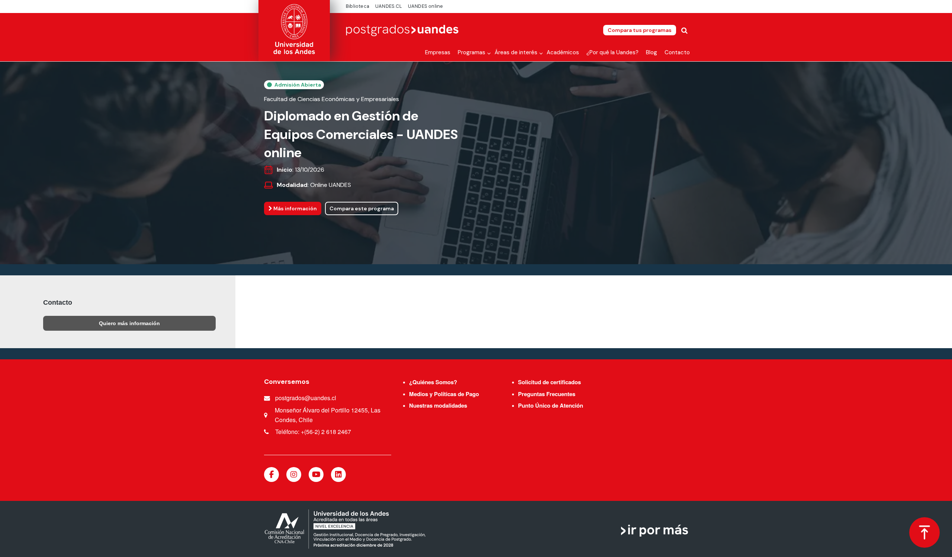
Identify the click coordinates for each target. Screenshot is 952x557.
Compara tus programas (640, 30)
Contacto (677, 52)
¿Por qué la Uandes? (612, 52)
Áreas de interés (516, 52)
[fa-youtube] (316, 474)
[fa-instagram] (293, 474)
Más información (294, 208)
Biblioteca (357, 6)
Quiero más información (129, 323)
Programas (471, 52)
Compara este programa (361, 208)
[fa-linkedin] (338, 474)
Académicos (563, 52)
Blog (651, 52)
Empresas (437, 52)
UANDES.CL (388, 6)
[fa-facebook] (271, 474)
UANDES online (425, 6)
